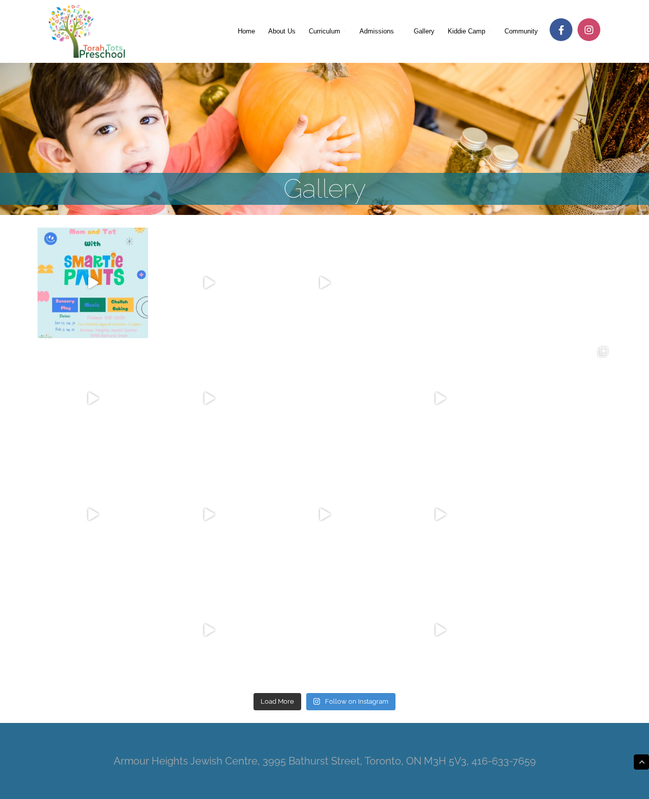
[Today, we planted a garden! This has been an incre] (93, 398)
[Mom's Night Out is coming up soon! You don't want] (556, 630)
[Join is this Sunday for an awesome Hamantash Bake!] (556, 514)
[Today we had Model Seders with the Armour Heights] (556, 398)
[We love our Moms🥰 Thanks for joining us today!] (440, 398)
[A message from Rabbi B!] (208, 630)
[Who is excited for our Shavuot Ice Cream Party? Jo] (324, 398)
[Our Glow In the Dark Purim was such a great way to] (324, 514)
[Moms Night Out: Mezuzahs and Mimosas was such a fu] (440, 630)
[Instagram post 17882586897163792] (93, 283)
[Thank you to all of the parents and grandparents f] (93, 514)
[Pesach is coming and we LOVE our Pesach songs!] (208, 514)
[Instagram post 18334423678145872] (324, 283)
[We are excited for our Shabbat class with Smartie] (93, 630)
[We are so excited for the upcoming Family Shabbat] (324, 630)
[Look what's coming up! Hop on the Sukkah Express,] (440, 283)
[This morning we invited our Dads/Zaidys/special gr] (208, 283)
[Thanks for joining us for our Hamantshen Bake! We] (440, 514)
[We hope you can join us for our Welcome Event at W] (556, 283)
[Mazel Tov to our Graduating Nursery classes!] (208, 398)
